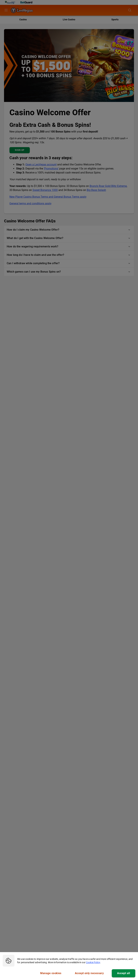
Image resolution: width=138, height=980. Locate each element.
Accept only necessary (89, 973)
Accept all (123, 973)
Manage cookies (50, 973)
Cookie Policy (93, 962)
